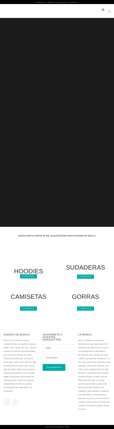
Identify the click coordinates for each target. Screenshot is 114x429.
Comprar (28, 276)
